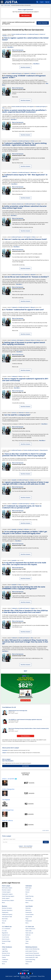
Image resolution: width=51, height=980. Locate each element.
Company (22, 976)
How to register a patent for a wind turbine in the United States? (25, 39)
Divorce (27, 892)
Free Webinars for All (9, 707)
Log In (41, 1)
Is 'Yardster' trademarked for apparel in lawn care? (24, 310)
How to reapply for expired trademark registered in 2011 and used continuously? (25, 380)
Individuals (29, 886)
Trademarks (5, 959)
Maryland (33, 274)
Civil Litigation (30, 106)
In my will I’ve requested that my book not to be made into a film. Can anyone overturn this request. (24, 564)
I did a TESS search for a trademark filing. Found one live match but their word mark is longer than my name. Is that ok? (25, 642)
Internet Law (20, 204)
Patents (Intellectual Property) (19, 34)
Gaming (20, 529)
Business (4, 906)
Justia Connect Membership (32, 949)
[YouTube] (21, 973)
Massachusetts (44, 450)
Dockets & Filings (6, 941)
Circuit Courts (5, 937)
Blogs (27, 918)
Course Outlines (30, 914)
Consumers (5, 750)
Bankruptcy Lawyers (7, 888)
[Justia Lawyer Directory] (32, 973)
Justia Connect (8, 976)
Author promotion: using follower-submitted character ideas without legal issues (24, 207)
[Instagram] (24, 973)
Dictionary (28, 908)
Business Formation (7, 908)
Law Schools (29, 906)
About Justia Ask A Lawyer (10, 748)
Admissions (28, 910)
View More (10, 47)
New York (28, 939)
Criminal (28, 890)
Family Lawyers (5, 898)
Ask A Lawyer (7, 5)
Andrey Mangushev (8, 789)
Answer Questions (43, 23)
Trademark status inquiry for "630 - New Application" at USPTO (24, 176)
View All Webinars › (25, 736)
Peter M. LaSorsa (7, 820)
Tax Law (4, 921)
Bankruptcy (28, 888)
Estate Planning (29, 896)
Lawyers (4, 752)
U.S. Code (4, 930)
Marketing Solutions (31, 947)
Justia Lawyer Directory (31, 951)
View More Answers (25, 67)
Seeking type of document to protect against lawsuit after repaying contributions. (23, 343)
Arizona (38, 340)
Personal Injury (29, 900)
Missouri (33, 307)
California (33, 73)
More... (3, 902)
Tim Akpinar (6, 799)
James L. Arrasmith (8, 779)
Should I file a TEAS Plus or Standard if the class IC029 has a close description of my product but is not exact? (25, 611)
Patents (4, 957)
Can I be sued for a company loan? (17, 415)
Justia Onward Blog (30, 959)
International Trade (7, 916)
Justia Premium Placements (32, 953)
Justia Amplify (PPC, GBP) (32, 957)
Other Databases (7, 947)
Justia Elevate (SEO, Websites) (33, 955)
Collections (21, 412)
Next (25, 671)
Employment (5, 912)
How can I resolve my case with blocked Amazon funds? (25, 239)
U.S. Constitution (6, 928)
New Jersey (33, 172)
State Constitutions (30, 928)
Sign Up (47, 1)
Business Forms (6, 953)
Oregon (39, 204)
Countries (4, 961)
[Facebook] (22, 973)
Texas (19, 584)
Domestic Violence (30, 340)
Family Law (28, 898)
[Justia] (11, 2)
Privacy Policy (41, 976)
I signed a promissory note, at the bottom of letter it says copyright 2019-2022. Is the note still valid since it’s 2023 (25, 483)
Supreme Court (6, 935)
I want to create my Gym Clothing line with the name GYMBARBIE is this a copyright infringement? (23, 588)
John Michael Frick (7, 810)
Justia (2, 5)
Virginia (32, 608)
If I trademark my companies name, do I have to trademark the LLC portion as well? (21, 507)
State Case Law (29, 933)
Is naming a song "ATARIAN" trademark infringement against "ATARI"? (24, 77)
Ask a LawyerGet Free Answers (7, 760)
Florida (32, 141)
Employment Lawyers (7, 894)
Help (27, 976)
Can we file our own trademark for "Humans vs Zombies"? (26, 277)
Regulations (5, 933)
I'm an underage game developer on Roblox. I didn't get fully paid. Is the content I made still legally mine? (24, 532)
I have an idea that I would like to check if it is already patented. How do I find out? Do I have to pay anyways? (24, 455)
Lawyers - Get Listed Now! (25, 846)
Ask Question (25, 766)
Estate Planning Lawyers (8, 896)
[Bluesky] (28, 973)
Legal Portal (16, 976)
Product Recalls (6, 955)
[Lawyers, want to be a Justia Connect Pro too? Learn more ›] (15, 779)
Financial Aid (29, 912)
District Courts (5, 939)
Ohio (3, 108)
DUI (26, 894)
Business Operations (7, 910)
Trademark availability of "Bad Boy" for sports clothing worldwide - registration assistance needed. (24, 144)
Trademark (26, 73)
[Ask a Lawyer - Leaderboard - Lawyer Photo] (5, 782)
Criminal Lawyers (6, 892)
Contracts (14, 204)
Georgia (33, 503)
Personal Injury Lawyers (8, 900)
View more (45, 830)
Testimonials (29, 961)
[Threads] (26, 973)
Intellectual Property (33, 34)
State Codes (28, 930)
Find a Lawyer (6, 836)
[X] (30, 973)
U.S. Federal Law (7, 926)
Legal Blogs (5, 951)
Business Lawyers (6, 890)
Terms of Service (33, 976)
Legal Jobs (4, 949)
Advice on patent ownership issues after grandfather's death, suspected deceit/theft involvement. (24, 111)
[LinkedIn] (19, 973)
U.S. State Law (30, 926)
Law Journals (29, 916)
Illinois (33, 237)
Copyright (14, 480)
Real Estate (5, 918)
